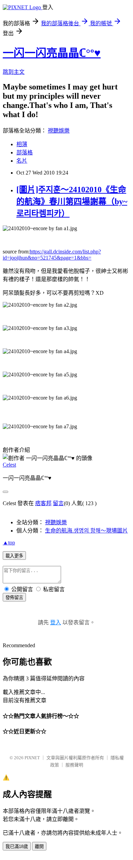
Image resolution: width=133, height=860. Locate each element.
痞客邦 (43, 503)
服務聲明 (74, 764)
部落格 (24, 152)
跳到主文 (14, 72)
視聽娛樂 (59, 131)
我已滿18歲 (16, 846)
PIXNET (32, 757)
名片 (21, 161)
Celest (9, 465)
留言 (58, 503)
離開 (39, 846)
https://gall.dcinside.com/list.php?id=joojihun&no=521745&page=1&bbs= (52, 255)
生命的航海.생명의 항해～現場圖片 (86, 530)
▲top (9, 542)
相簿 (21, 144)
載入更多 (14, 555)
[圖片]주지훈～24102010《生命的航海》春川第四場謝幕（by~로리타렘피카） (71, 201)
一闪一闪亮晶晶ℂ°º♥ (52, 53)
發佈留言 (14, 597)
